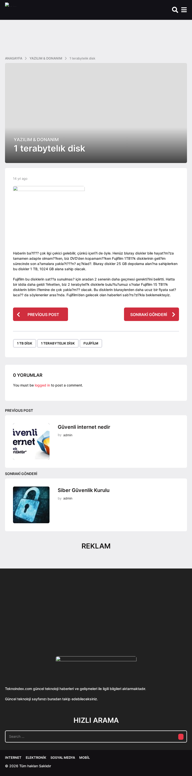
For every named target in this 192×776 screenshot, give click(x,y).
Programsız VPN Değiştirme (130, 614)
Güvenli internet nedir (84, 427)
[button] (175, 10)
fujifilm (91, 343)
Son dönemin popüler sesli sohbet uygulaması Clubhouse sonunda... (30, 626)
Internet (13, 758)
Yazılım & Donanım (36, 139)
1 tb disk (24, 343)
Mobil (84, 758)
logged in (42, 385)
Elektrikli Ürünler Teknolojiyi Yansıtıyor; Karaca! (80, 626)
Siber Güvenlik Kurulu (84, 490)
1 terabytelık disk (58, 343)
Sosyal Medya (62, 758)
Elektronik (36, 758)
